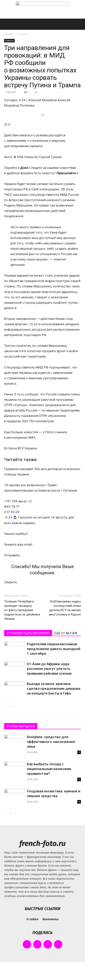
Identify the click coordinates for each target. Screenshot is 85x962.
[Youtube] (58, 944)
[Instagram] (37, 944)
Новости (22, 34)
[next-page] (13, 704)
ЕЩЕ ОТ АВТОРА (65, 633)
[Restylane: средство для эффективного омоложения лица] (14, 742)
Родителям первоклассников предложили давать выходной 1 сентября (53, 649)
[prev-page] (6, 704)
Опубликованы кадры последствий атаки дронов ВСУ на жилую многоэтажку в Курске (65, 608)
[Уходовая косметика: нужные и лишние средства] (14, 796)
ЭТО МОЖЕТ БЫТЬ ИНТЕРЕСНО (28, 633)
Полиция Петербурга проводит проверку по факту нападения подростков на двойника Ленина (22, 610)
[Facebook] (27, 944)
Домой (8, 34)
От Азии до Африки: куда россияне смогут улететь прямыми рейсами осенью (49, 668)
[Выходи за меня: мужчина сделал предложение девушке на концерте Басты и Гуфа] (14, 688)
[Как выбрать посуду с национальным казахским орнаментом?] (14, 769)
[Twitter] (48, 944)
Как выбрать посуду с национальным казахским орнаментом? (49, 769)
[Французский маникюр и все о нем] (42, 9)
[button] (7, 24)
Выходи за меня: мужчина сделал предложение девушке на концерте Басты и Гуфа (53, 688)
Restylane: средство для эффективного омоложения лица (51, 741)
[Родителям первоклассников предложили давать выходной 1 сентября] (14, 649)
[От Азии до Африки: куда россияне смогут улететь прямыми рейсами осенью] (14, 669)
